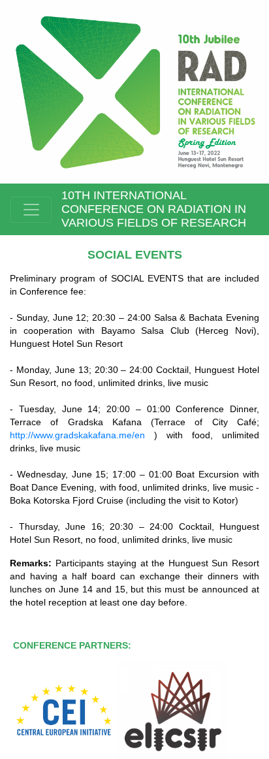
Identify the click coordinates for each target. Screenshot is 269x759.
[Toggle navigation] (31, 210)
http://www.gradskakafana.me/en (82, 435)
